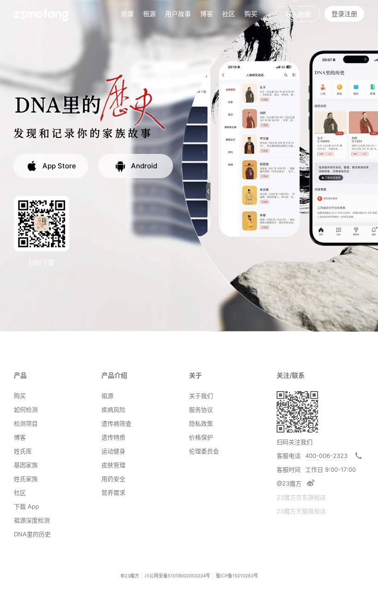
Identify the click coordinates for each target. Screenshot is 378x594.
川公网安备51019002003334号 (177, 575)
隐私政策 (201, 423)
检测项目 (26, 423)
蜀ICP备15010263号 (237, 575)
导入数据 (298, 14)
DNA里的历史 (32, 534)
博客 (20, 437)
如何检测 (26, 409)
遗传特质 (113, 437)
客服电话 (289, 455)
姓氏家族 (26, 478)
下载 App (26, 506)
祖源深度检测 (32, 520)
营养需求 (113, 492)
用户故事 (178, 14)
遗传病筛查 (116, 423)
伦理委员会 (204, 451)
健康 (127, 14)
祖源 (149, 14)
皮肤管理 (113, 465)
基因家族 (26, 465)
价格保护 (201, 437)
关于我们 (201, 395)
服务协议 (201, 409)
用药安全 (113, 478)
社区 (228, 14)
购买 (250, 14)
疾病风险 (113, 409)
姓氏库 (23, 451)
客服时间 (289, 469)
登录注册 (344, 14)
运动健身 (113, 451)
